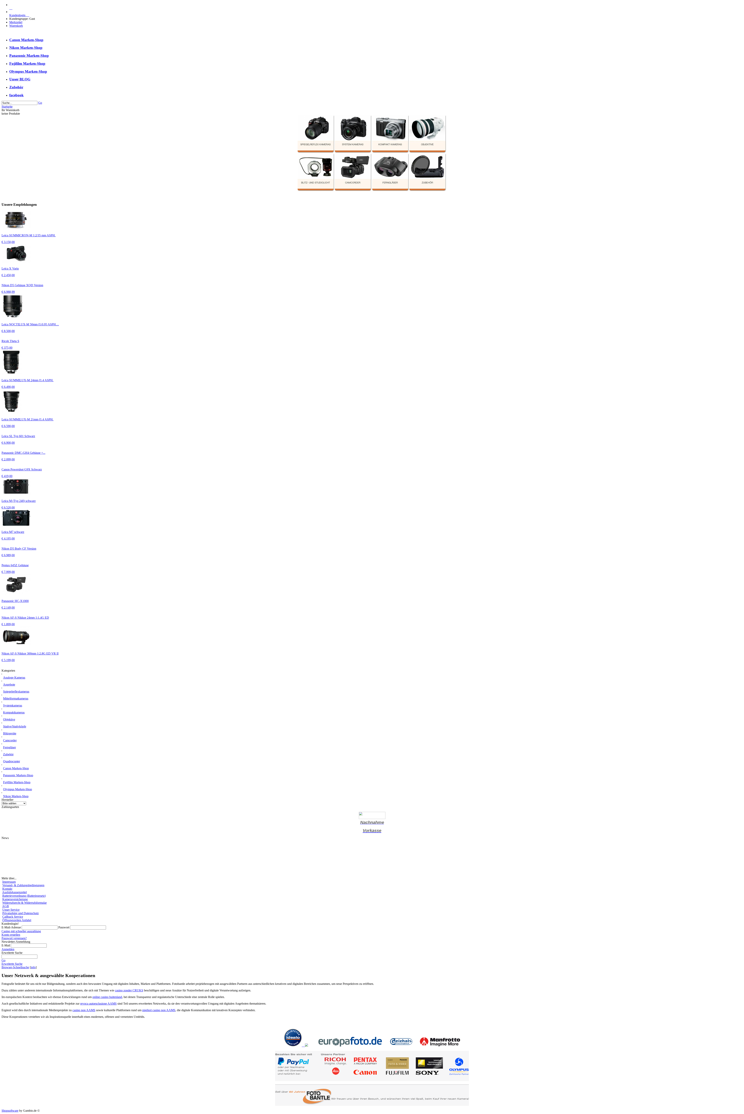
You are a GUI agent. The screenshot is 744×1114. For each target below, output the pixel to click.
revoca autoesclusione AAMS (98, 1003)
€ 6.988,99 (8, 291)
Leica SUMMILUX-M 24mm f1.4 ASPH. (27, 380)
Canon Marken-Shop (26, 40)
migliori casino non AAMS (158, 1010)
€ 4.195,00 (8, 538)
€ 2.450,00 (8, 275)
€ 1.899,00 (8, 624)
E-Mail (6, 945)
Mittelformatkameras (15, 698)
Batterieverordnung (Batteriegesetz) (24, 895)
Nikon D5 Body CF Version (19, 548)
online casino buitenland (107, 997)
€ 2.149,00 (8, 607)
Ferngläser (9, 747)
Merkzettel (15, 22)
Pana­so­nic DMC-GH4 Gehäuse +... (23, 452)
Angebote (9, 684)
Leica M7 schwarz (13, 532)
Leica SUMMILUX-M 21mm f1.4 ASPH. (27, 419)
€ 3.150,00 (8, 242)
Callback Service (12, 916)
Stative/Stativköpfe (14, 726)
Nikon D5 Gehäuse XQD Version (22, 285)
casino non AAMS (83, 1010)
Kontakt (7, 888)
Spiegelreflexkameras (16, 691)
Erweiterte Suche (12, 963)
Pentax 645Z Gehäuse (15, 565)
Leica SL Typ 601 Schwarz (18, 436)
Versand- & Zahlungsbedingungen (23, 885)
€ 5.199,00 (8, 660)
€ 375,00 (7, 347)
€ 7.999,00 (8, 571)
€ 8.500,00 (8, 331)
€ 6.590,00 (8, 426)
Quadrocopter (11, 761)
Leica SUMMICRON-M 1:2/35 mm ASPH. (29, 235)
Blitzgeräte (9, 733)
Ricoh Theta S (10, 341)
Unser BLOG (19, 79)
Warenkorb (16, 25)
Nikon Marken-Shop (25, 48)
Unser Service (11, 909)
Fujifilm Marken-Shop (27, 63)
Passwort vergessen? (14, 938)
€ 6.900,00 (8, 442)
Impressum (9, 881)
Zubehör (16, 87)
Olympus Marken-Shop (28, 71)
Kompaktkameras (14, 712)
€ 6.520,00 (8, 507)
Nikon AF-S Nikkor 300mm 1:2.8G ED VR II (30, 653)
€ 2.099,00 (8, 459)
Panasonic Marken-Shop (29, 56)
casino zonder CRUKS (129, 990)
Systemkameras (12, 705)
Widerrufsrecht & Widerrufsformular (24, 902)
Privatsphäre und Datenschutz (20, 913)
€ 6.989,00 (8, 555)
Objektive (9, 719)
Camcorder (10, 740)
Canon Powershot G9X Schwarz (22, 469)
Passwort (63, 927)
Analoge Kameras (14, 677)
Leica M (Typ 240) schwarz (19, 501)
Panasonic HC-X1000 (15, 601)
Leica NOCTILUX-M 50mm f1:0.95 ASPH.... (30, 324)
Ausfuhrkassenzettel (14, 892)
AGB (5, 906)
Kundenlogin (19, 15)
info (33, 967)
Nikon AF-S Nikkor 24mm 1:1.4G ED (25, 617)
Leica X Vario (10, 268)
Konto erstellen (11, 934)
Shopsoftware (10, 1110)
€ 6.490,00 (8, 386)
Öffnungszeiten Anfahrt (16, 920)
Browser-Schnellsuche (15, 967)
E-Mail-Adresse (11, 927)
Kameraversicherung (15, 899)
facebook (16, 95)
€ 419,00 (7, 476)
